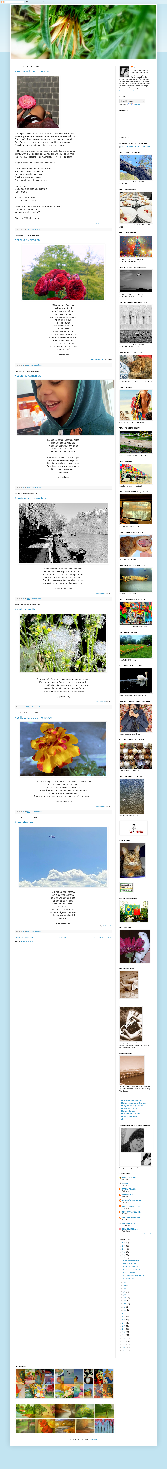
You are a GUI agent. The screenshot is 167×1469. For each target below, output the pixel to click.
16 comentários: (36, 931)
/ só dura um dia (25, 609)
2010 (124, 1347)
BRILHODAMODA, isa (130, 1229)
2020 (124, 1317)
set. (125, 1286)
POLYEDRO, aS (127, 1195)
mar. (125, 1304)
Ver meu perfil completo (127, 91)
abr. (125, 1301)
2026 (124, 1243)
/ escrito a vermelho (27, 240)
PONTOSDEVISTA (128, 1223)
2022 (124, 1255)
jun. (125, 1295)
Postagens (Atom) (27, 941)
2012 (124, 1341)
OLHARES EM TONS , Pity (131, 1206)
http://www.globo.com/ (129, 1108)
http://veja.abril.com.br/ (129, 1116)
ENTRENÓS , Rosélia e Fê (131, 1200)
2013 (124, 1338)
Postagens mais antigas (102, 938)
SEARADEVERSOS (129, 1178)
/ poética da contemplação (31, 498)
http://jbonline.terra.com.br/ (130, 1114)
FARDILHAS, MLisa (129, 1189)
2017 (124, 1326)
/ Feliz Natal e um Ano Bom (32, 71)
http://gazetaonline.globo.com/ (132, 1106)
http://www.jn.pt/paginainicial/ (131, 1100)
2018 (124, 1323)
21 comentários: (36, 229)
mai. (125, 1298)
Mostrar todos (148, 1234)
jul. (125, 1292)
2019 (124, 1320)
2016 (124, 1329)
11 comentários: (36, 599)
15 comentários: (36, 365)
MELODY (125, 1183)
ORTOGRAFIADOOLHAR (131, 1212)
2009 (124, 1350)
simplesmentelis (100, 224)
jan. (125, 1310)
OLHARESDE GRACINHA (131, 1217)
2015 (124, 1332)
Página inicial (64, 938)
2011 (124, 1344)
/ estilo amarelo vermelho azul (34, 717)
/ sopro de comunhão (28, 375)
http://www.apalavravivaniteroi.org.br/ (134, 1103)
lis (134, 67)
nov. (125, 1283)
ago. (125, 1289)
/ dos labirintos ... (25, 822)
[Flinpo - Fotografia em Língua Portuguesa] (135, 147)
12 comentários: (36, 812)
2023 (124, 1252)
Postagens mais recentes (25, 938)
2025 (124, 1246)
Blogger (94, 1439)
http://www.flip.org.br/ (128, 1111)
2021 (124, 1314)
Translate (136, 104)
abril (122, 1119)
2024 (124, 1249)
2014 (124, 1335)
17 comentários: (36, 487)
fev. (125, 1307)
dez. (125, 1258)
